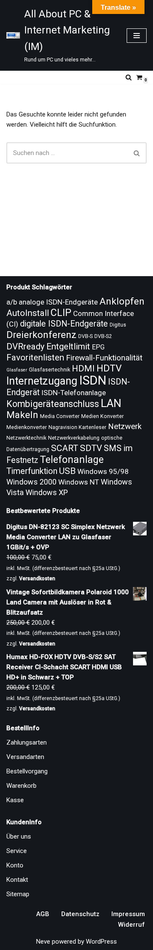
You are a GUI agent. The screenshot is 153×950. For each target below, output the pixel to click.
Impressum (128, 914)
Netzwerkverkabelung (73, 438)
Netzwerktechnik (26, 438)
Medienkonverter (26, 427)
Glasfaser (16, 370)
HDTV (109, 368)
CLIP (61, 313)
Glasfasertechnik (49, 370)
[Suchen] (128, 77)
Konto (14, 865)
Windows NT (78, 482)
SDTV (91, 448)
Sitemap (17, 894)
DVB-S (85, 336)
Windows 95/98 (103, 471)
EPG (98, 347)
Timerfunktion (31, 471)
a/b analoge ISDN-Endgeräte (52, 302)
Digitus (118, 325)
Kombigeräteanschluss (52, 404)
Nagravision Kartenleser (77, 427)
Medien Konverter (102, 416)
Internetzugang (41, 381)
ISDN (92, 380)
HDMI (83, 368)
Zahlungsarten (26, 742)
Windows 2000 (31, 481)
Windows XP (47, 492)
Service (16, 851)
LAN (111, 403)
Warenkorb (21, 785)
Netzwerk (125, 426)
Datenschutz (80, 914)
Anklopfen (121, 301)
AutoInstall (27, 313)
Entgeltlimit (68, 346)
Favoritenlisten (35, 357)
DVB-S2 (103, 336)
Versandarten (25, 757)
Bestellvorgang (27, 771)
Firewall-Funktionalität (104, 358)
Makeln (22, 415)
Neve (43, 941)
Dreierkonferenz (41, 335)
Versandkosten (37, 579)
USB (67, 471)
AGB (42, 914)
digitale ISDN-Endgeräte (64, 324)
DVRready (25, 346)
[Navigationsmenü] (137, 35)
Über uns (18, 836)
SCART (64, 448)
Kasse (15, 800)
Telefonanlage (72, 459)
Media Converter (59, 416)
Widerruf (131, 924)
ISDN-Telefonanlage (73, 392)
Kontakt (17, 880)
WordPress (101, 941)
